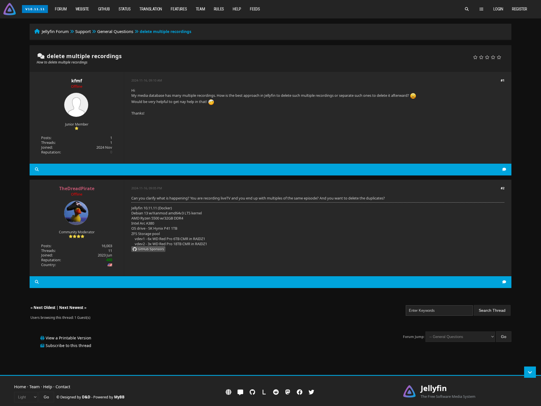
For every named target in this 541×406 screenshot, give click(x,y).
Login (498, 9)
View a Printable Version (68, 338)
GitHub (104, 9)
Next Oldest (45, 307)
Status (125, 9)
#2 (502, 188)
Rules (219, 9)
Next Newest (71, 307)
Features (179, 9)
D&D (86, 397)
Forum (60, 9)
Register (519, 9)
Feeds (255, 9)
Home (20, 386)
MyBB (119, 397)
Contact (63, 386)
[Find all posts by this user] (37, 169)
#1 (502, 80)
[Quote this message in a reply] (504, 169)
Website (82, 9)
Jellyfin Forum (55, 31)
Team (200, 9)
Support (83, 31)
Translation (150, 9)
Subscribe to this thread (68, 345)
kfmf (76, 81)
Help (237, 9)
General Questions (115, 31)
